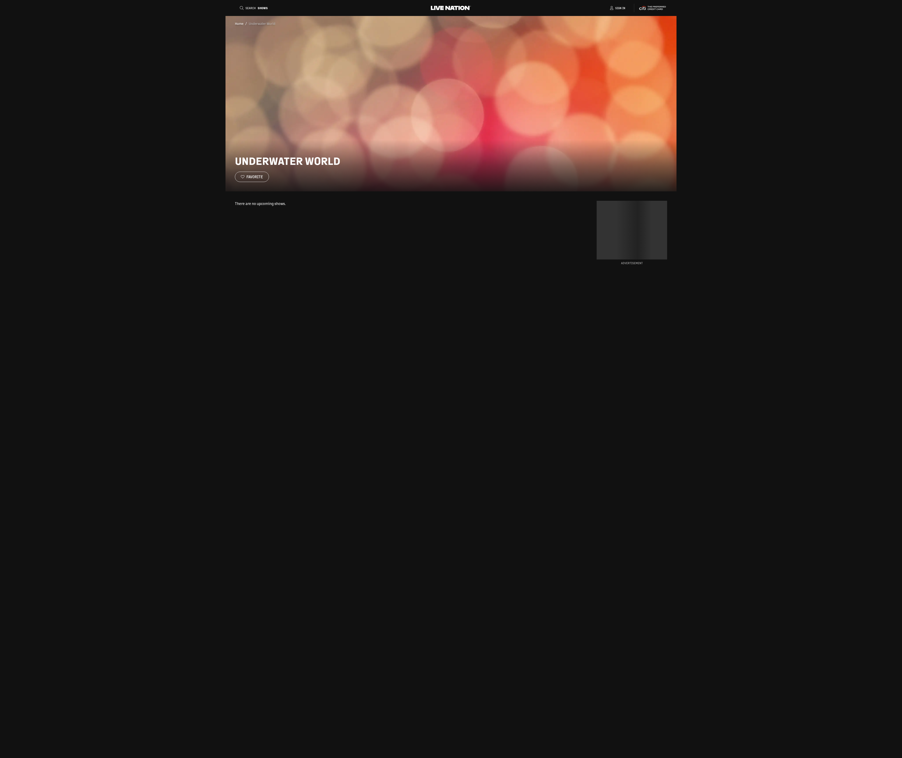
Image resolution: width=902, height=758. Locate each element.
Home (239, 23)
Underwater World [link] (262, 23)
